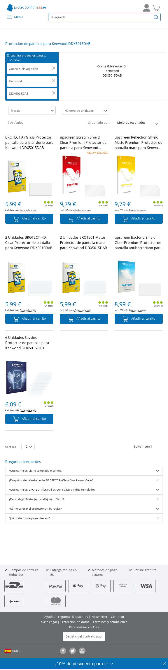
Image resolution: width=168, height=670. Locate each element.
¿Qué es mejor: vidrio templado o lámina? (36, 471)
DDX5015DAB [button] (18, 93)
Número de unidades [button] (79, 110)
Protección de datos (75, 622)
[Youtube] (82, 651)
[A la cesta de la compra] (156, 8)
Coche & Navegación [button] (23, 68)
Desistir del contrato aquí (84, 636)
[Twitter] (72, 651)
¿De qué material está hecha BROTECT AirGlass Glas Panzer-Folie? (51, 480)
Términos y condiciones (110, 622)
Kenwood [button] (15, 81)
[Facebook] (63, 651)
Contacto (117, 617)
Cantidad (10, 447)
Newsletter (99, 617)
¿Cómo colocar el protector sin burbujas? (35, 509)
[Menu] (6, 14)
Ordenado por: (99, 122)
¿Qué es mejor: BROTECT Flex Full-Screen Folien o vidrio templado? (52, 490)
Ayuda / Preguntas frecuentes (66, 617)
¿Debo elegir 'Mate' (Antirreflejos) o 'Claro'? (36, 499)
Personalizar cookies (84, 627)
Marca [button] (15, 110)
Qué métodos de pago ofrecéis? (29, 518)
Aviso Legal (49, 622)
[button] (53, 68)
